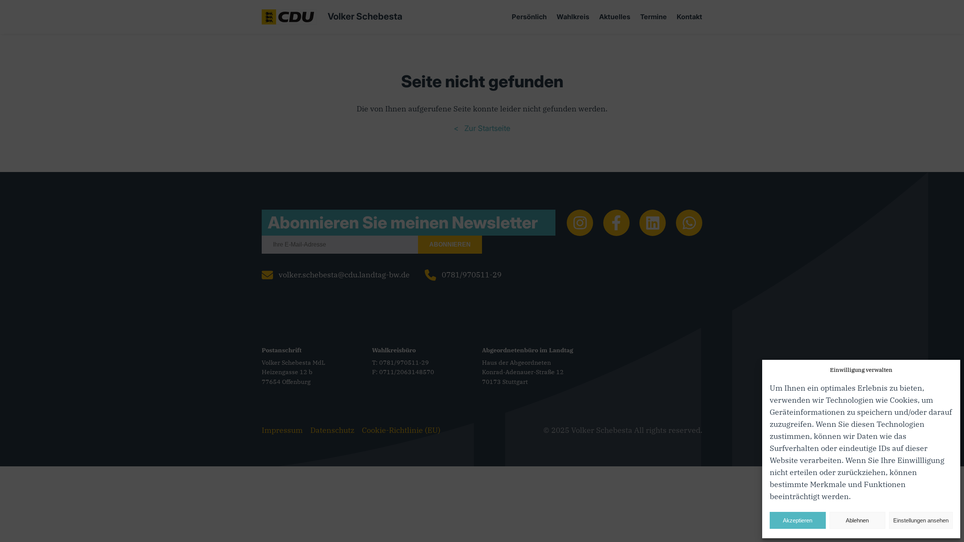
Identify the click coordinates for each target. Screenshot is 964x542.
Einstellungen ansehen (921, 520)
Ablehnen (857, 520)
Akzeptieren (797, 520)
